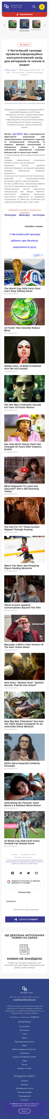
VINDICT (34, 1017)
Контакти (24, 1100)
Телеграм (10, 215)
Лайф (24, 1061)
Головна (14, 854)
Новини (24, 1081)
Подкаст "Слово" (24, 1068)
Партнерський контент (24, 1042)
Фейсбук (24, 215)
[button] (12, 873)
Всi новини (24, 45)
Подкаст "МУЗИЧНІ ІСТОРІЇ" (24, 1057)
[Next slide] (44, 25)
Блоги (24, 1065)
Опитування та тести (24, 1088)
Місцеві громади (24, 1092)
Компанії (24, 1085)
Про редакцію (24, 1096)
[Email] (36, 873)
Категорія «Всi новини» (23, 857)
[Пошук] (34, 7)
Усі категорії (24, 1026)
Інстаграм (39, 215)
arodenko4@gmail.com (24, 999)
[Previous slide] (4, 25)
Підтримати (26, 14)
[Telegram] (20, 873)
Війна (24, 1038)
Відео (24, 1045)
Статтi (24, 1034)
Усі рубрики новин (28, 854)
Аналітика (24, 1053)
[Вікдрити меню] (42, 7)
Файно (24, 1111)
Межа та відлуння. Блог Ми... (24, 1049)
